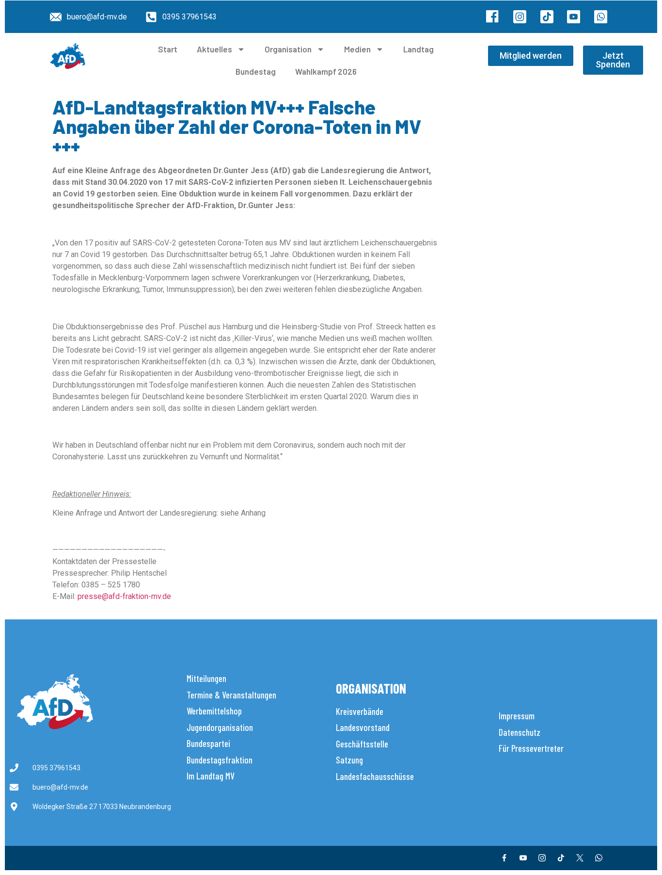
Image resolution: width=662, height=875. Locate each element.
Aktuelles (214, 49)
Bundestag (256, 71)
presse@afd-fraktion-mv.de (124, 596)
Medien (357, 49)
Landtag (418, 49)
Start (167, 49)
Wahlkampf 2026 (326, 71)
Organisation (288, 49)
